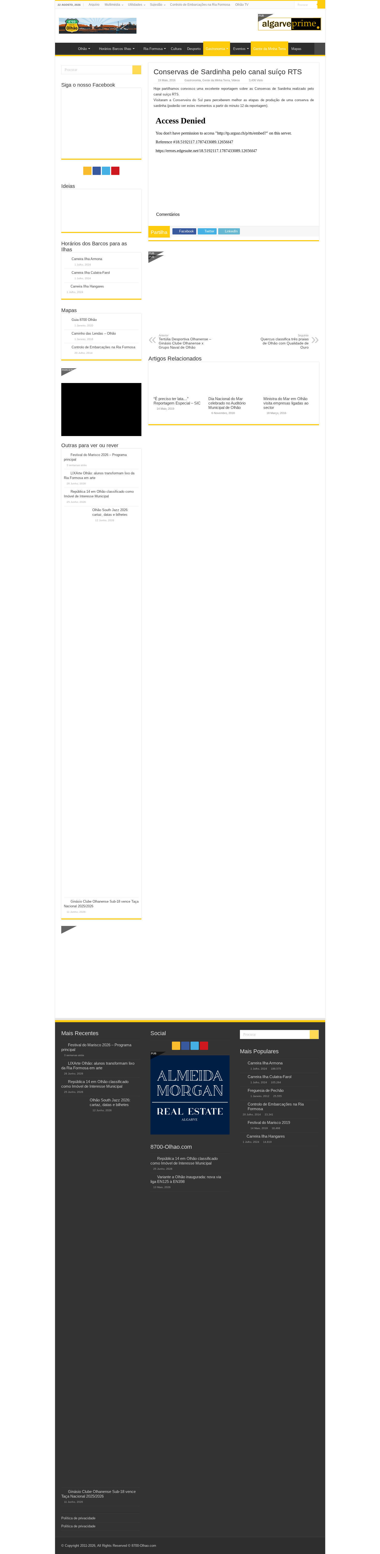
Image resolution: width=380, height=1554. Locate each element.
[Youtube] (290, 5)
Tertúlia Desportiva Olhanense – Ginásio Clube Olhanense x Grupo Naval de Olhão (185, 341)
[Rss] (276, 5)
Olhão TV (241, 4)
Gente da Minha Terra (269, 49)
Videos (235, 80)
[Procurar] (321, 5)
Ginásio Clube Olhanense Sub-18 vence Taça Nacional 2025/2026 (98, 1493)
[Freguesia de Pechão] (242, 1090)
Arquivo (94, 4)
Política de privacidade (78, 1518)
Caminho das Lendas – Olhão (94, 333)
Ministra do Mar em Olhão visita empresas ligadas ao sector (285, 403)
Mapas (296, 49)
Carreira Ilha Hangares (87, 286)
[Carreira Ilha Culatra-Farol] (242, 1077)
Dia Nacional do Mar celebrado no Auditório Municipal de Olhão (227, 403)
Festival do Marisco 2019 (269, 1122)
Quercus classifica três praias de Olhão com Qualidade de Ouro (285, 341)
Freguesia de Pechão (266, 1090)
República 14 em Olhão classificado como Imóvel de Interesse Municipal (94, 1083)
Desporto (194, 49)
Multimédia (112, 4)
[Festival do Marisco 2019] (242, 1122)
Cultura (176, 49)
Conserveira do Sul (188, 100)
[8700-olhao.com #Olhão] (97, 25)
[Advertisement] (233, 295)
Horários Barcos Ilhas (115, 49)
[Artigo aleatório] (319, 49)
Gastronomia (215, 49)
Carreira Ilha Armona (87, 259)
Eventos (239, 49)
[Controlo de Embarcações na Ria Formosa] (242, 1104)
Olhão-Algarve (64, 48)
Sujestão (156, 4)
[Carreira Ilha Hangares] (242, 1136)
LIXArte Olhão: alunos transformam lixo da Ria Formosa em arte (97, 1065)
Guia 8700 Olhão (84, 320)
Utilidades (135, 4)
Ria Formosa (153, 49)
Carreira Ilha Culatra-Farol (91, 273)
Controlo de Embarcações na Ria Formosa (200, 4)
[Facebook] (281, 5)
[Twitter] (285, 5)
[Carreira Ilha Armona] (242, 1063)
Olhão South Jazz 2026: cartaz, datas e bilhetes (110, 1102)
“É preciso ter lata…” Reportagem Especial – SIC (177, 400)
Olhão (82, 49)
